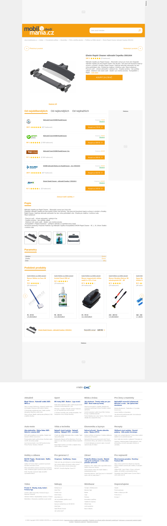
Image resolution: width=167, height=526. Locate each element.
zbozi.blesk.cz (58, 497)
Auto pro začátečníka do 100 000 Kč (64, 504)
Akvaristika (63, 40)
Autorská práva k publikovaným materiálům (76, 520)
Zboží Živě (57, 490)
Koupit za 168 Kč (94, 157)
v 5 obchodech (113, 317)
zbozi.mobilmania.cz (30, 40)
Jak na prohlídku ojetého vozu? (63, 499)
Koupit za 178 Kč (104, 77)
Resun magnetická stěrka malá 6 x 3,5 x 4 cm (91, 279)
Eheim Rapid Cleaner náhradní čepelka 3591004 (109, 55)
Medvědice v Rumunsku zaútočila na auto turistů (37, 499)
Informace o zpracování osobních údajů (130, 520)
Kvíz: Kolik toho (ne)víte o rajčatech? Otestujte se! (128, 439)
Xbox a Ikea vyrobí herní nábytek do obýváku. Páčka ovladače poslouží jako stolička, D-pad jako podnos (128, 465)
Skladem (102, 121)
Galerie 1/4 (53, 104)
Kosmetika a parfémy (90, 499)
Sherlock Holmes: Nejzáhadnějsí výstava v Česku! (38, 496)
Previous (25, 296)
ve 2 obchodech (87, 317)
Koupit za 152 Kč (94, 173)
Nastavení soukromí (80, 521)
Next (142, 296)
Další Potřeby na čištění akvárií (36, 276)
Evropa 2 (116, 497)
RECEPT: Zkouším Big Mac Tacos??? (64, 468)
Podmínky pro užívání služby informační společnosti (103, 520)
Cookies (71, 521)
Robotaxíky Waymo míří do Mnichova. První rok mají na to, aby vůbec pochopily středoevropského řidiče (68, 440)
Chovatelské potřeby (51, 40)
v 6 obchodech (32, 317)
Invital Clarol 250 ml (62, 278)
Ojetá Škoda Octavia (60, 508)
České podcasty (118, 490)
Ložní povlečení (88, 506)
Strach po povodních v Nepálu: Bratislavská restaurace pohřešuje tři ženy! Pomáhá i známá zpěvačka (97, 408)
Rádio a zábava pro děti (120, 492)
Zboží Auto (57, 506)
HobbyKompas (58, 501)
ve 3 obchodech (59, 317)
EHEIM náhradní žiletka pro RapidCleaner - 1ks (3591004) (61, 166)
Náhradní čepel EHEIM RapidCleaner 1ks (56, 151)
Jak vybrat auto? (59, 511)
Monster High (88, 490)
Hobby (41, 40)
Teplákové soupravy (90, 501)
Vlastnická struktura (92, 521)
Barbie (86, 492)
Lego (85, 494)
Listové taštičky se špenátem (122, 412)
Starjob (116, 487)
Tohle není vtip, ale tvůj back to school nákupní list (68, 462)
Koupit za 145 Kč (94, 188)
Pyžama (86, 497)
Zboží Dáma (57, 494)
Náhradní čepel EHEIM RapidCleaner (55, 120)
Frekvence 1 (117, 494)
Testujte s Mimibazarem (90, 487)
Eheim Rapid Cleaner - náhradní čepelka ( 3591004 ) (60, 181)
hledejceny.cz (58, 487)
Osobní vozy (58, 492)
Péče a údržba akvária (76, 40)
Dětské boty (87, 504)
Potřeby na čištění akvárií (93, 40)
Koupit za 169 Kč (94, 143)
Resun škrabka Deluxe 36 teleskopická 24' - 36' (118, 279)
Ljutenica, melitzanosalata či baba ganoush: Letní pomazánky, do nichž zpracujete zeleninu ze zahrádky (127, 443)
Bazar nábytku (88, 508)
